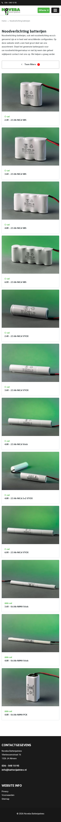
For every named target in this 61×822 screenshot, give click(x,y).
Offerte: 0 (44, 10)
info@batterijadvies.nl (14, 769)
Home (4, 21)
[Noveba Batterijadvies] (11, 11)
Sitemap (5, 799)
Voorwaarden (8, 795)
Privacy (5, 791)
